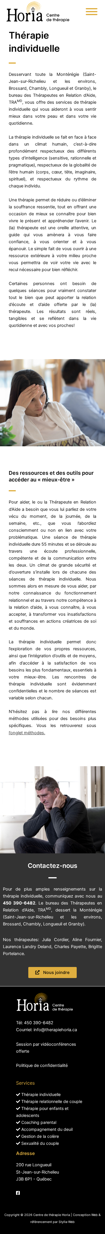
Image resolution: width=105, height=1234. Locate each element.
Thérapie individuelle (40, 1094)
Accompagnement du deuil (46, 1129)
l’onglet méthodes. (27, 732)
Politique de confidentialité (42, 1065)
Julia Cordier (55, 939)
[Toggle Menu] (91, 11)
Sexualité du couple (39, 1143)
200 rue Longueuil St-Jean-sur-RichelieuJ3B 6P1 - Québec (37, 1171)
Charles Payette (70, 946)
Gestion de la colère (39, 1136)
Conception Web (85, 1215)
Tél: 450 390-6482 (34, 1022)
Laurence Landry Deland (27, 946)
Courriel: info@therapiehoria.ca (46, 1029)
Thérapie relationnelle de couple (51, 1101)
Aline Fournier (86, 939)
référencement (41, 1222)
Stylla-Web (67, 1222)
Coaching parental (38, 1122)
